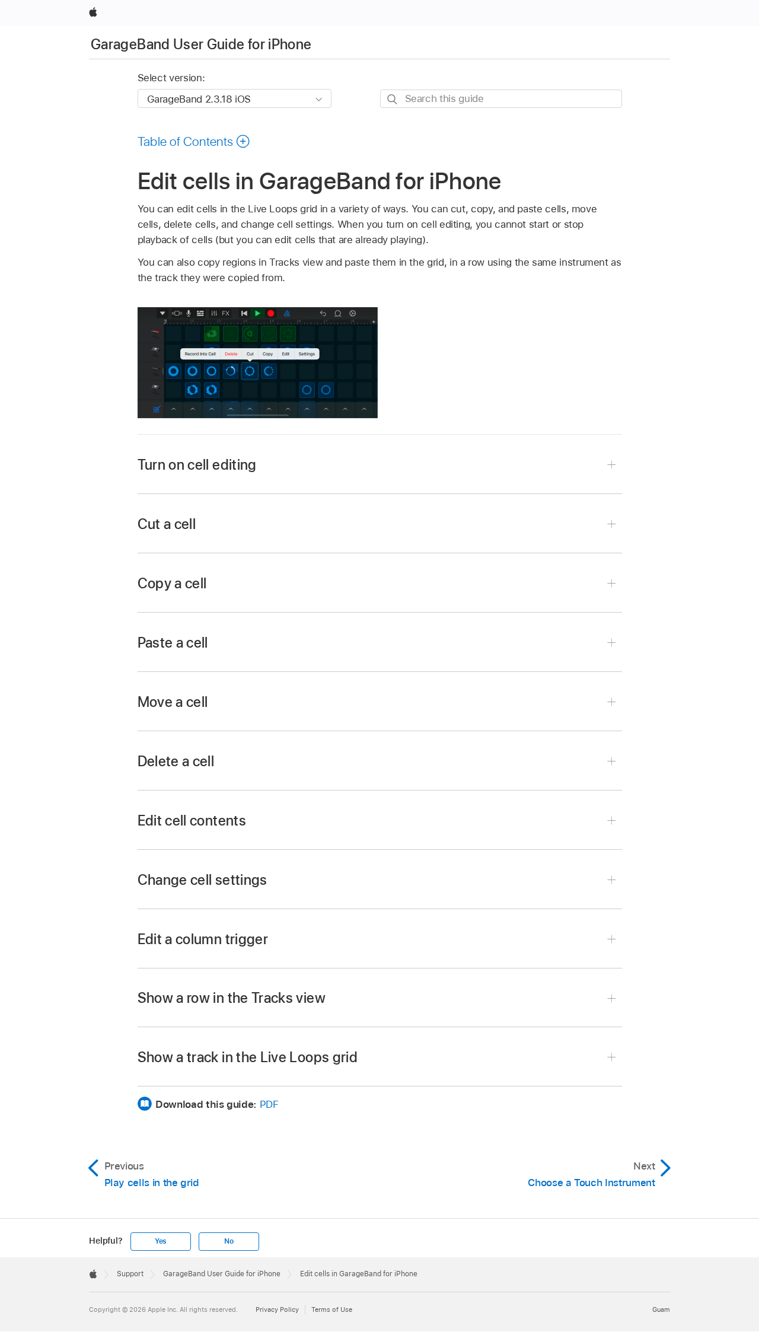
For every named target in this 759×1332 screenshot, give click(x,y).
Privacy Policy (277, 1309)
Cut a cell (167, 524)
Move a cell (173, 701)
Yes (161, 1241)
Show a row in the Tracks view (232, 997)
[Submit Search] (393, 99)
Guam (661, 1309)
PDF (269, 1104)
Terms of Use (331, 1309)
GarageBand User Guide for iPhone (201, 44)
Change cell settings (202, 879)
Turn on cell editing (197, 464)
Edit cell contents (192, 820)
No (229, 1241)
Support (130, 1274)
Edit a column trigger (203, 939)
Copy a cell (172, 583)
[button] (194, 141)
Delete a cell (176, 761)
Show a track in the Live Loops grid (248, 1057)
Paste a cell (173, 642)
